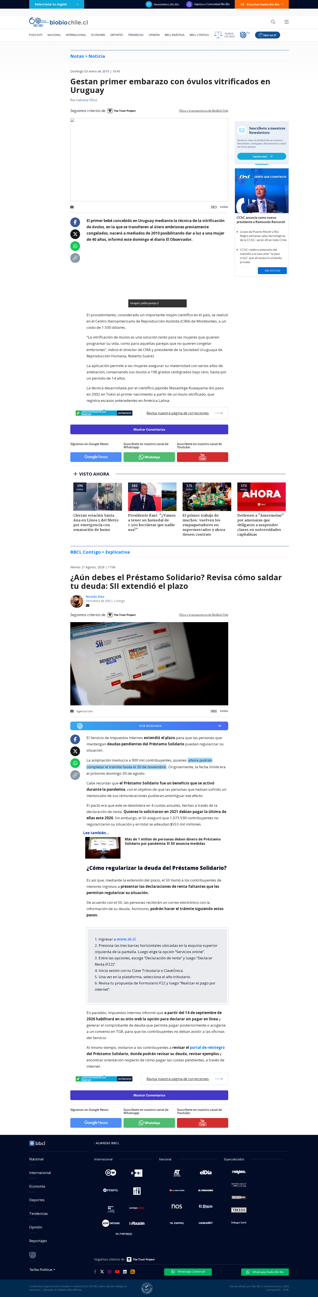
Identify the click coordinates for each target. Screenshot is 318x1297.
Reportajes (38, 1240)
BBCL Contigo (199, 35)
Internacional (76, 35)
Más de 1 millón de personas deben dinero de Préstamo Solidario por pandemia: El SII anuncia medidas (173, 841)
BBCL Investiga (175, 35)
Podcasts (35, 35)
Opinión (154, 35)
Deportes (116, 35)
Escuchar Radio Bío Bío (263, 4)
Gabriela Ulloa (86, 100)
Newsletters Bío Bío (166, 4)
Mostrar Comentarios (149, 429)
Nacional (54, 35)
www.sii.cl (126, 939)
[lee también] (104, 848)
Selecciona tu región (51, 4)
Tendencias (135, 35)
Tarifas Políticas (41, 1269)
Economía (98, 35)
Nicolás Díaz (95, 596)
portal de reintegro (207, 1047)
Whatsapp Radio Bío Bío (268, 1272)
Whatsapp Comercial (191, 1271)
